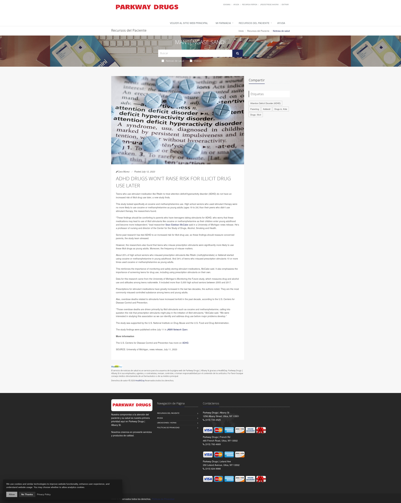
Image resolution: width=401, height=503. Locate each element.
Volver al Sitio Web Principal (189, 23)
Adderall (266, 109)
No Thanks (27, 494)
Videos (197, 60)
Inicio (241, 30)
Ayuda (236, 4)
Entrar (285, 4)
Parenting (254, 109)
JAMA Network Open (177, 329)
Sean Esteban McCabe (176, 224)
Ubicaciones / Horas (166, 422)
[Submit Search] (237, 53)
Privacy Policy (44, 494)
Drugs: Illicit (255, 114)
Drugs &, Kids (280, 109)
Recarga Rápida (249, 4)
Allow (12, 494)
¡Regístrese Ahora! (269, 4)
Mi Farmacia (223, 23)
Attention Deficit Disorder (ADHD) (265, 103)
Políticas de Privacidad (168, 427)
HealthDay (140, 380)
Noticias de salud (175, 60)
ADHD (185, 342)
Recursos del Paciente (254, 23)
